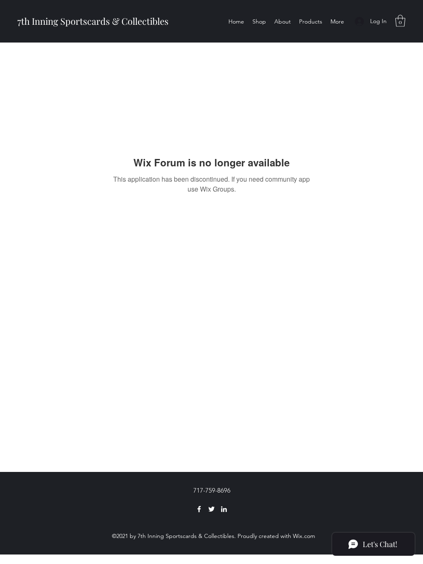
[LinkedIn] (224, 509)
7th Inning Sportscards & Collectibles (93, 21)
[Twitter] (211, 509)
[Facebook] (199, 509)
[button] (400, 21)
